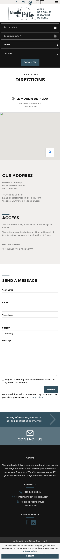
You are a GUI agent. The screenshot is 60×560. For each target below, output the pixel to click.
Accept (30, 556)
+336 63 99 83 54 (18, 421)
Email (5, 302)
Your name (7, 290)
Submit (51, 389)
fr (37, 2)
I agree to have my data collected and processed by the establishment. (30, 381)
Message (6, 340)
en (42, 2)
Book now (30, 62)
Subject (6, 328)
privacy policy (36, 397)
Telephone (7, 315)
